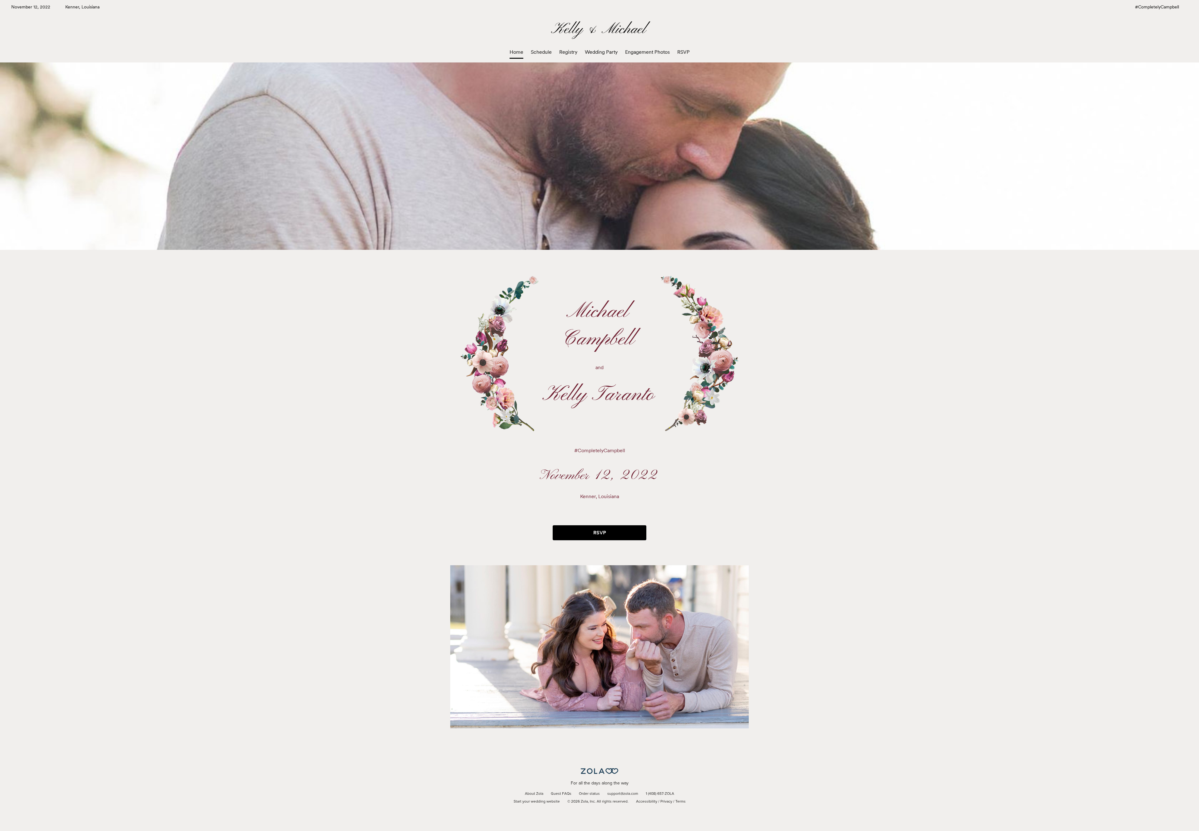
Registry (568, 52)
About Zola (534, 794)
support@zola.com (622, 794)
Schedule (541, 52)
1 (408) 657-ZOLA (660, 794)
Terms (680, 802)
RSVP (683, 52)
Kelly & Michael (599, 29)
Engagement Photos (647, 52)
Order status (589, 794)
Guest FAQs (561, 794)
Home (516, 52)
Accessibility (646, 802)
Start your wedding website (537, 802)
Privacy (666, 802)
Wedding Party (601, 52)
